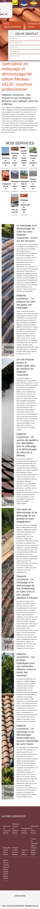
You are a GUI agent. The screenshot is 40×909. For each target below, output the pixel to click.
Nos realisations (12, 25)
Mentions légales (31, 906)
